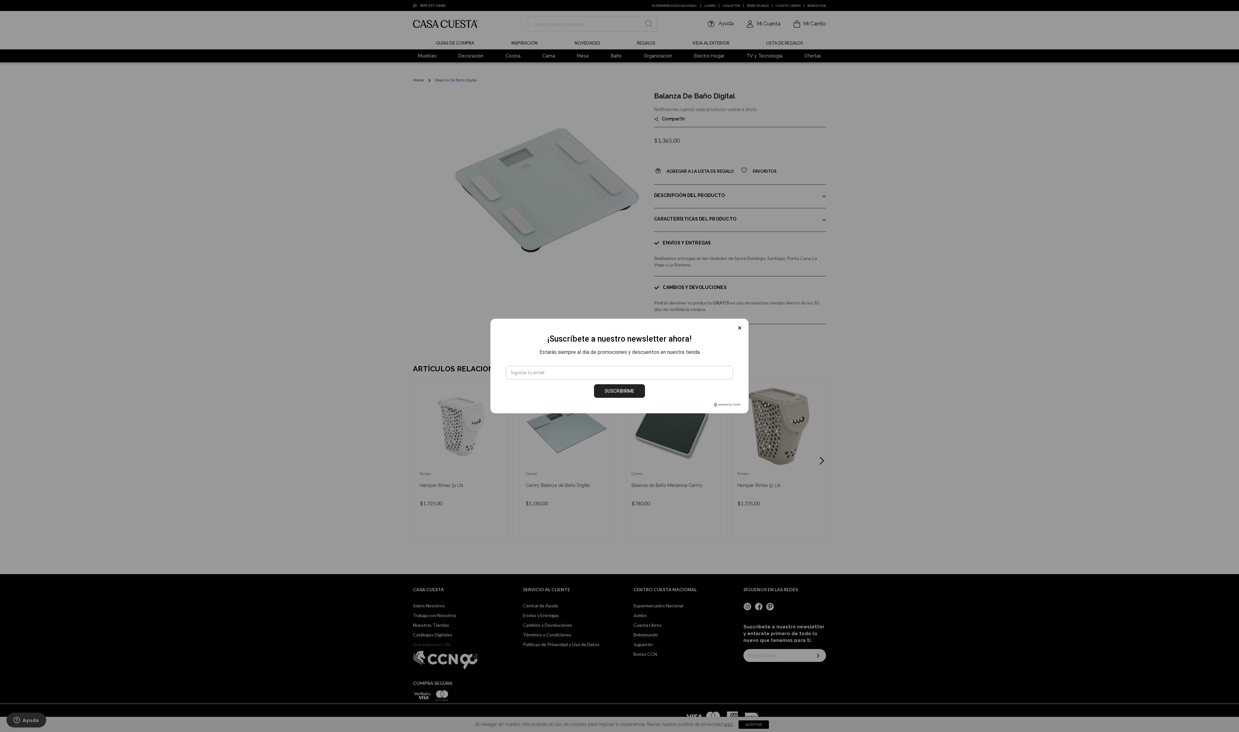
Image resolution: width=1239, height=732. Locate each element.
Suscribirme (619, 391)
